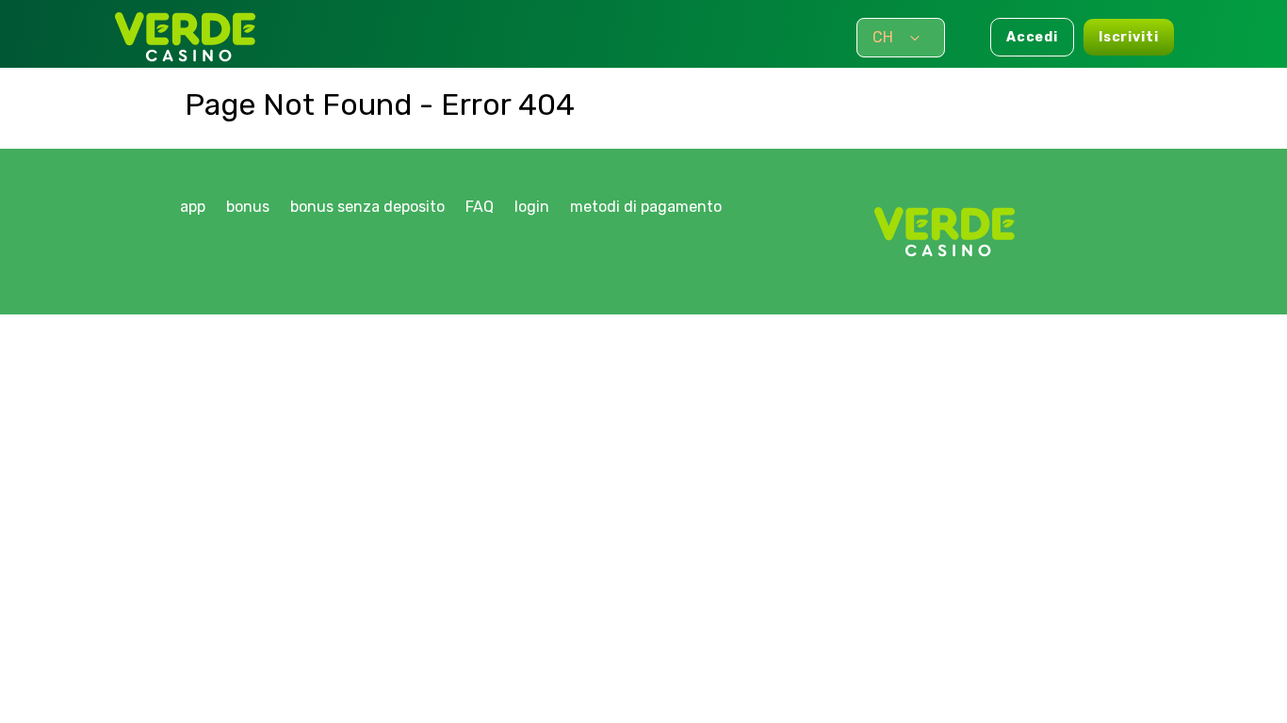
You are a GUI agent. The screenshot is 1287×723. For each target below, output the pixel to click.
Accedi (1032, 37)
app (192, 207)
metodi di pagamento (646, 207)
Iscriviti (1129, 37)
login (531, 207)
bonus (247, 207)
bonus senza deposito (367, 207)
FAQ (479, 207)
